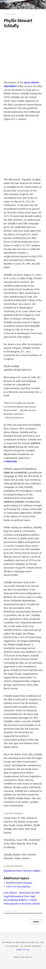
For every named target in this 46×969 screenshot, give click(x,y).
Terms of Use (23, 950)
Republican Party (13, 870)
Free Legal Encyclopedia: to (22, 900)
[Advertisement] (23, 54)
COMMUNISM (10, 462)
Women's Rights (31, 870)
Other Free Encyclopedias (18, 886)
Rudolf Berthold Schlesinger (19, 883)
